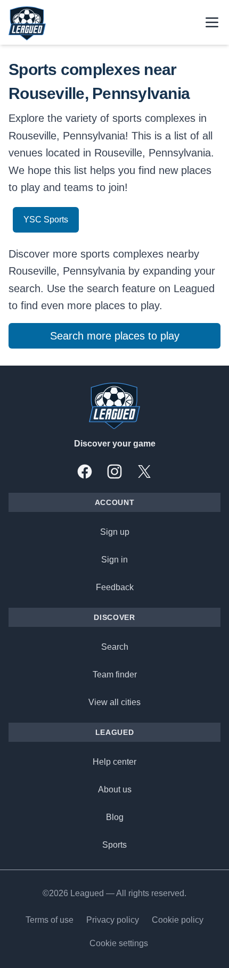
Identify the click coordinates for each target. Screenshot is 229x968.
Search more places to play (114, 336)
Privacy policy (112, 919)
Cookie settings (118, 943)
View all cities (114, 702)
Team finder (115, 674)
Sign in (114, 559)
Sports (114, 844)
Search (114, 646)
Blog (115, 817)
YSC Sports (45, 219)
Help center (114, 761)
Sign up (114, 531)
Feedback (115, 587)
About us (115, 789)
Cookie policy (177, 919)
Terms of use (49, 919)
